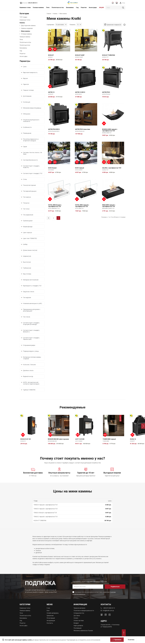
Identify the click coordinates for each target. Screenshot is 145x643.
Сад (77, 7)
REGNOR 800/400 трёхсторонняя (58, 439)
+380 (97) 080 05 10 (109, 608)
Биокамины (70, 7)
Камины (22, 22)
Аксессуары (93, 7)
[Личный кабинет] (120, 3)
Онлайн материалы (53, 613)
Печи (47, 7)
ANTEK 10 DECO (80, 92)
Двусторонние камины (28, 25)
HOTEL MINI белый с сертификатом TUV (54, 205)
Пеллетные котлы (58, 7)
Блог (48, 610)
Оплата (76, 618)
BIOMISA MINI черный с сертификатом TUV (109, 130)
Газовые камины (38, 7)
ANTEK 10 (51, 92)
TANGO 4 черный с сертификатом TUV (46, 505)
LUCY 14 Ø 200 (79, 439)
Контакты (50, 623)
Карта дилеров (78, 625)
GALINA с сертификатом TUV (111, 168)
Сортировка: (50, 24)
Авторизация (51, 620)
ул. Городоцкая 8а (106, 626)
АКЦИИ (101, 7)
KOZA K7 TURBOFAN (108, 55)
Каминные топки (25, 7)
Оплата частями (79, 620)
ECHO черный (79, 168)
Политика (131, 639)
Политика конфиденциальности (84, 610)
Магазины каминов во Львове (83, 630)
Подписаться (115, 586)
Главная (49, 13)
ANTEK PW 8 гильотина (82, 129)
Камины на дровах (27, 28)
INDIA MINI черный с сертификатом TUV (108, 205)
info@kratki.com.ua (108, 610)
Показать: (73, 24)
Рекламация (77, 628)
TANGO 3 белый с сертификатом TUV (45, 512)
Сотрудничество (79, 613)
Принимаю (117, 639)
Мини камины (25, 31)
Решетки (84, 7)
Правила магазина (79, 608)
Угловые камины (26, 34)
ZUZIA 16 (133, 439)
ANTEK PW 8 (106, 92)
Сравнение (50, 615)
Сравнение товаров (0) (114, 24)
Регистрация (51, 618)
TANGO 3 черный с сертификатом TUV (46, 508)
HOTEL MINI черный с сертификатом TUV (82, 205)
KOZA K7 (51, 55)
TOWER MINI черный (109, 439)
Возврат (76, 623)
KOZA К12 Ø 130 (25, 439)
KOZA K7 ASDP (79, 55)
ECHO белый (52, 168)
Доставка (77, 615)
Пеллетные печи (25, 45)
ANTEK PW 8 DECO (54, 129)
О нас (48, 608)
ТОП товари (23, 17)
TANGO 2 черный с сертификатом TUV (46, 516)
